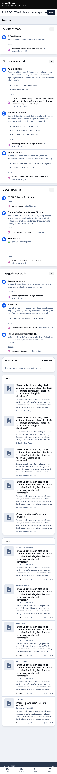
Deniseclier (16, 51)
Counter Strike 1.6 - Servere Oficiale (25, 212)
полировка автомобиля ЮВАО (24, 328)
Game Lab (12, 304)
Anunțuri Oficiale (32, 85)
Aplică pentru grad (18, 126)
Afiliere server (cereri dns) (21, 164)
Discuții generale (16, 281)
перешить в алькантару (21, 232)
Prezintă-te (35, 126)
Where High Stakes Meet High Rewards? (28, 48)
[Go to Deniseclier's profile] (9, 50)
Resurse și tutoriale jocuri (21, 318)
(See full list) (47, 361)
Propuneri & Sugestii (19, 130)
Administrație (15, 69)
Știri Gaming (40, 318)
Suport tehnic (29, 168)
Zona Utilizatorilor (17, 112)
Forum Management (44, 164)
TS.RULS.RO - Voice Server (21, 197)
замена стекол (17, 206)
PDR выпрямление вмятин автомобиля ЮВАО (30, 177)
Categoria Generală (14, 273)
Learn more (4, 4)
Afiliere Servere (15, 152)
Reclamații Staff (18, 134)
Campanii (15, 168)
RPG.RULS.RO (14, 238)
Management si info (14, 61)
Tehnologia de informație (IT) (22, 334)
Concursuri (36, 130)
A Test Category (12, 28)
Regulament (16, 85)
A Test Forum (14, 36)
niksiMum (16, 179)
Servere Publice (12, 189)
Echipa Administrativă (20, 89)
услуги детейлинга (19, 351)
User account (34, 134)
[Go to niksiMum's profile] (9, 178)
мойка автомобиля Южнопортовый (26, 260)
